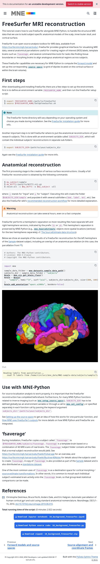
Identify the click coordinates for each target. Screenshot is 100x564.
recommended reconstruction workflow (47, 200)
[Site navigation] (5, 13)
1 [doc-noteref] (21, 244)
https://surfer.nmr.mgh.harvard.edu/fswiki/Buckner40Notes (31, 457)
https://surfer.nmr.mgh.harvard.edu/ (20, 47)
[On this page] (95, 13)
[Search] (88, 13)
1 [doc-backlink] (3, 497)
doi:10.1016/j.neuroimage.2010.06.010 (34, 504)
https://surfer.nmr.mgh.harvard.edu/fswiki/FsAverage (28, 454)
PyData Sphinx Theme (87, 556)
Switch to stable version (79, 4)
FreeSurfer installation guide (66, 121)
